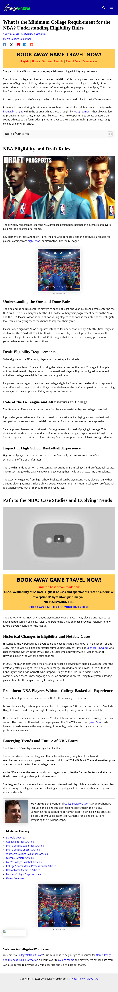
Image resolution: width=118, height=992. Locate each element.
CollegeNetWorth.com (77, 803)
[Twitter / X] (11, 44)
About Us (92, 978)
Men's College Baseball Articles (24, 862)
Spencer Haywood (97, 648)
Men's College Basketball (17, 39)
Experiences (90, 61)
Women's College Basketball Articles (27, 854)
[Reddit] (31, 44)
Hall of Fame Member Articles (23, 870)
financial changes (13, 111)
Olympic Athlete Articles (20, 858)
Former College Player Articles (23, 874)
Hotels (36, 61)
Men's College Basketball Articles (25, 845)
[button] (103, 8)
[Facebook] (4, 44)
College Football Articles (20, 841)
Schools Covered (16, 837)
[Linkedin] (24, 44)
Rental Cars (73, 61)
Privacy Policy (77, 978)
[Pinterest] (18, 44)
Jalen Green (96, 722)
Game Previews (15, 878)
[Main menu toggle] (111, 7)
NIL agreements (82, 111)
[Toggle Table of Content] (108, 134)
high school (34, 241)
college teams (66, 960)
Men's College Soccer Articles (23, 849)
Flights (25, 61)
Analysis (7, 33)
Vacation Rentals (52, 61)
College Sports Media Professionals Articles (31, 866)
